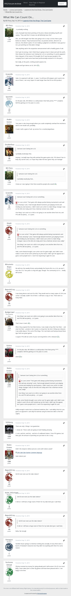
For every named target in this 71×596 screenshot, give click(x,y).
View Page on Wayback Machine (37, 4)
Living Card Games (15, 10)
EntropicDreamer (42, 593)
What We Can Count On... (13, 12)
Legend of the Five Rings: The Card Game (38, 10)
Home (5, 10)
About (25, 3)
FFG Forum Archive (12, 3)
